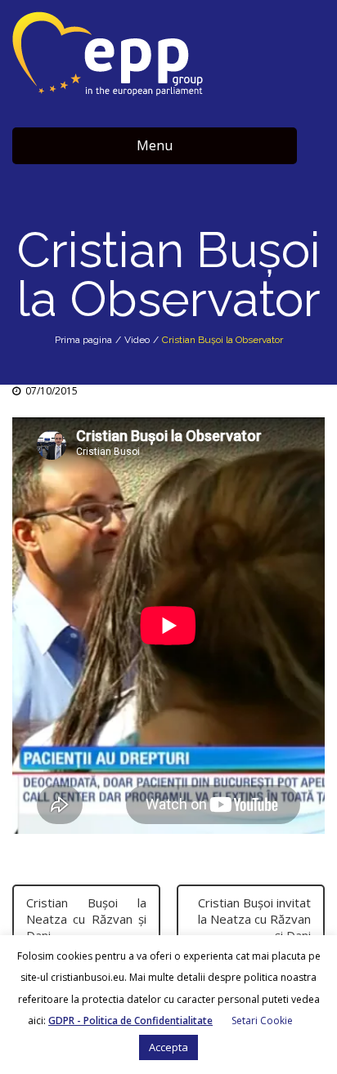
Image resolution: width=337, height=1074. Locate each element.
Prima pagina (83, 339)
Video (137, 339)
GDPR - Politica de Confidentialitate (130, 1020)
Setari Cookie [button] (262, 1020)
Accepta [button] (168, 1047)
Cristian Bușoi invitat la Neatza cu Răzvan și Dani (254, 918)
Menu (155, 145)
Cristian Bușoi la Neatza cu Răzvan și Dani (86, 918)
